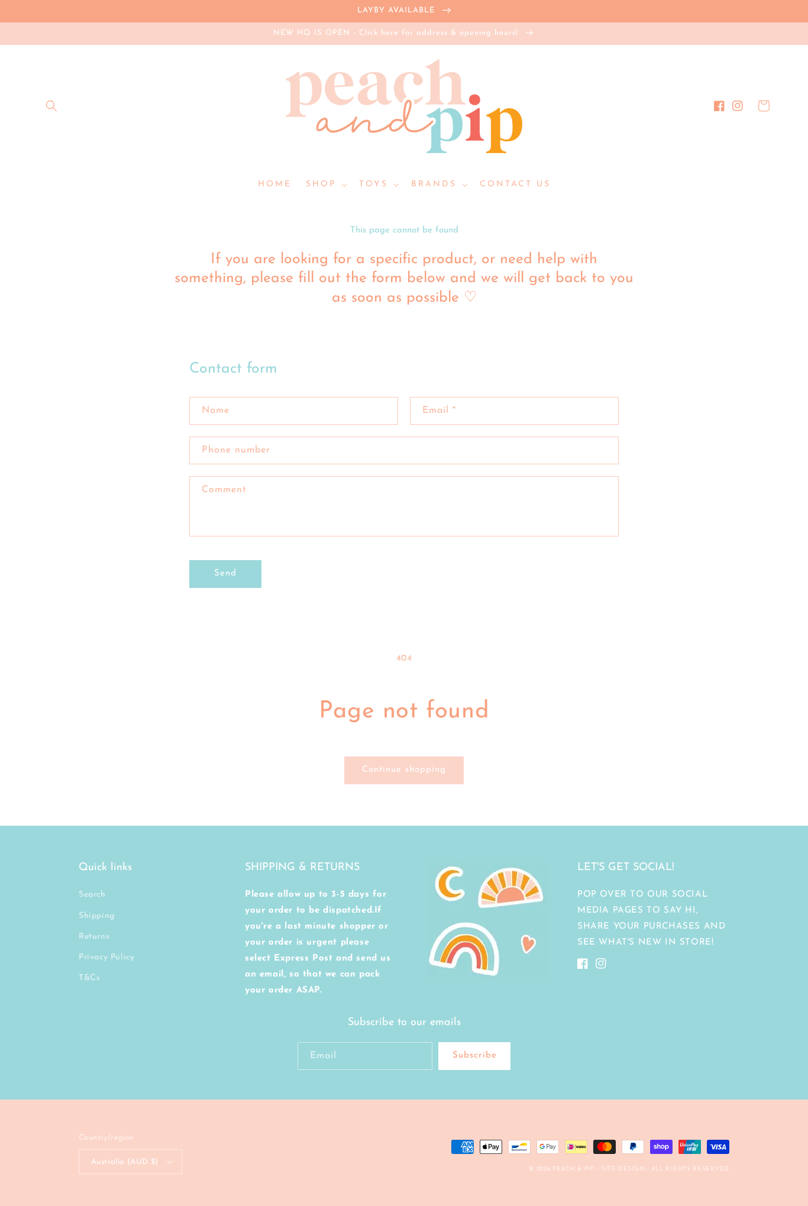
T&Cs (89, 978)
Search (92, 894)
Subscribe (475, 1055)
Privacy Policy (106, 957)
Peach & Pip (573, 1169)
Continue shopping (404, 769)
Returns (94, 936)
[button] (51, 106)
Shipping (97, 915)
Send (225, 573)
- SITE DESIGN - (624, 1169)
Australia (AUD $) (125, 1162)
